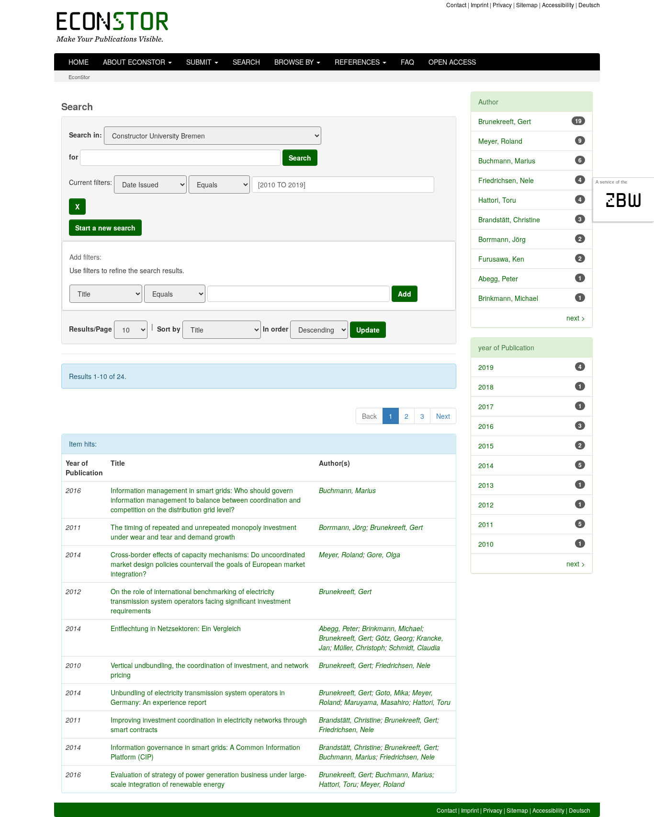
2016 (486, 426)
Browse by (295, 62)
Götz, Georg (394, 638)
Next (443, 416)
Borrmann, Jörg (342, 527)
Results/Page (90, 329)
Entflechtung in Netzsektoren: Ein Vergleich (176, 628)
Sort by (168, 329)
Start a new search (105, 227)
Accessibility (558, 4)
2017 (486, 406)
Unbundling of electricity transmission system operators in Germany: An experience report (198, 697)
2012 (486, 504)
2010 (486, 544)
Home (78, 62)
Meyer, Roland (341, 554)
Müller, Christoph (359, 647)
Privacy (502, 4)
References (358, 62)
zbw (623, 200)
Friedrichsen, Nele (402, 665)
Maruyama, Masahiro (376, 702)
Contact (456, 4)
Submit (200, 62)
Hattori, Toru (432, 702)
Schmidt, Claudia (414, 647)
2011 (486, 524)
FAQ (407, 62)
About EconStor (135, 62)
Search (246, 62)
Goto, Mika (391, 692)
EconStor (79, 77)
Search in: (85, 134)
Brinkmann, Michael (392, 628)
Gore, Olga (383, 554)
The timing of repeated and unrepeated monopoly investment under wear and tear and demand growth (203, 531)
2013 (486, 485)
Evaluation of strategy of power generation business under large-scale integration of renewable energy (209, 779)
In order (275, 329)
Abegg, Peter (338, 628)
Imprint (479, 4)
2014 (486, 465)
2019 (486, 367)
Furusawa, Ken (501, 259)
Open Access (452, 62)
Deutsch (589, 4)
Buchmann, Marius (347, 490)
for (73, 156)
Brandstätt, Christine (350, 720)
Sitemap (527, 4)
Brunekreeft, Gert (396, 527)
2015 (486, 445)
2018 (486, 386)
